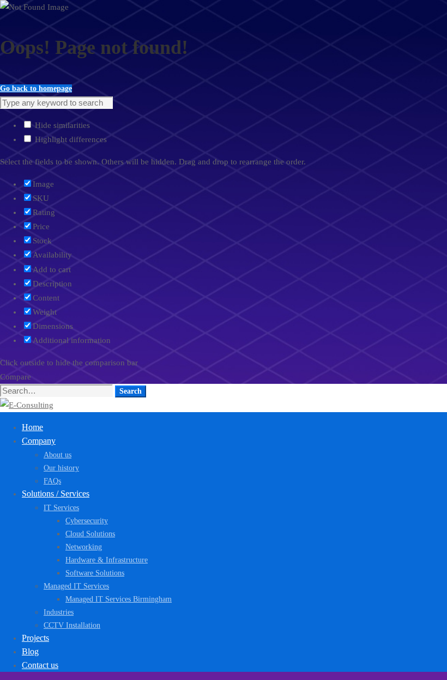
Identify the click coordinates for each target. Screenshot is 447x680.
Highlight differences (70, 139)
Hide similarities (61, 125)
